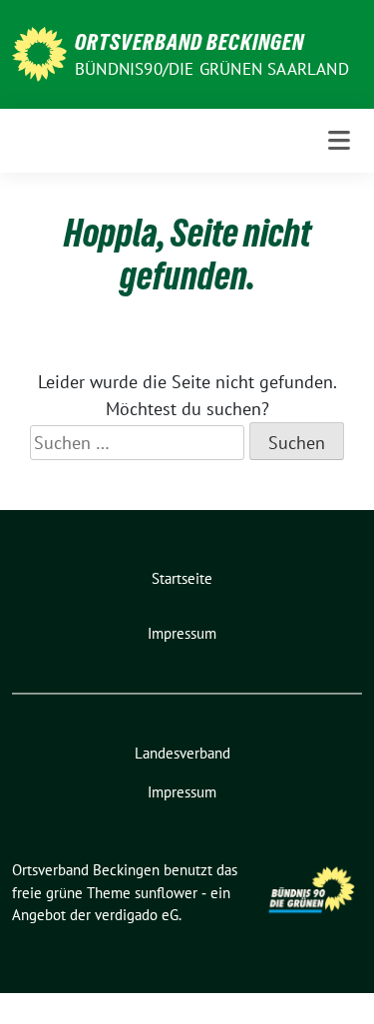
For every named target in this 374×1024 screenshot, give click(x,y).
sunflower (166, 892)
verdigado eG (137, 914)
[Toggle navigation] (339, 141)
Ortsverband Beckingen (189, 42)
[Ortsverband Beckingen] (39, 52)
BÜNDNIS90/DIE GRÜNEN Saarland (212, 69)
